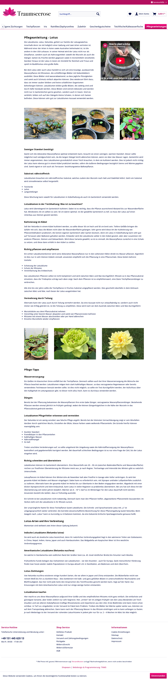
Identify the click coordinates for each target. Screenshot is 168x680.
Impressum (116, 641)
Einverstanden (158, 675)
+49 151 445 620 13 (12, 638)
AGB (58, 650)
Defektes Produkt (64, 632)
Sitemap (115, 635)
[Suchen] (98, 14)
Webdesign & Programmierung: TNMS (89, 667)
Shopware (66, 667)
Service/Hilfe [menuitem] (159, 2)
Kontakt (59, 635)
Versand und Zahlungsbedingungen (72, 638)
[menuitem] (77, 14)
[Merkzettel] (130, 14)
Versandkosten (77, 661)
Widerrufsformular (64, 647)
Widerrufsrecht (63, 644)
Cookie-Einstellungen (120, 632)
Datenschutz (116, 638)
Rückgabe (60, 641)
